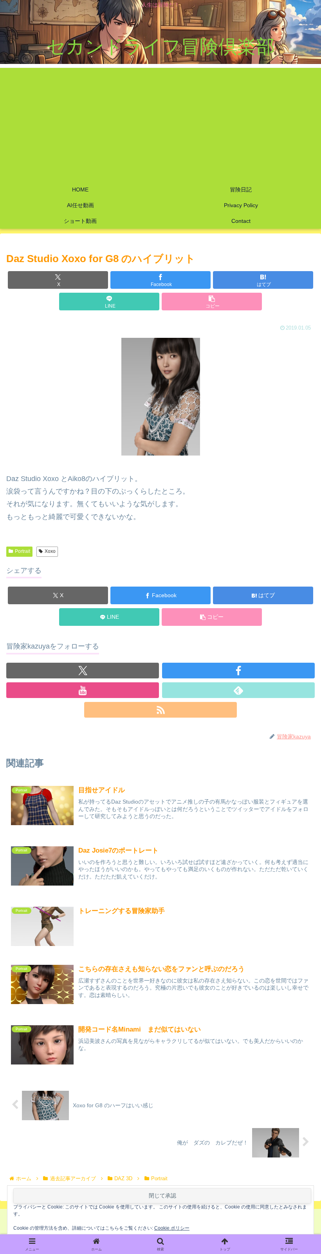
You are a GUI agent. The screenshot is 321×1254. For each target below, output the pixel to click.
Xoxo (50, 551)
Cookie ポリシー (171, 1228)
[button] (212, 301)
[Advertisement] (160, 123)
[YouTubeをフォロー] (82, 690)
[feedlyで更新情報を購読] (238, 690)
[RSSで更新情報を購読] (160, 710)
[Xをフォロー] (82, 670)
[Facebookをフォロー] (238, 670)
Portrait (22, 551)
